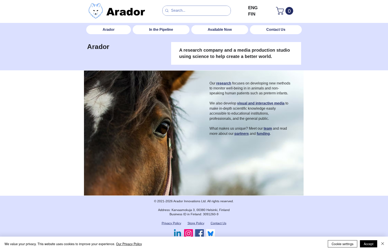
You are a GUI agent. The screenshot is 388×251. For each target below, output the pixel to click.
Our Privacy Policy (129, 244)
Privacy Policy (171, 223)
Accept (368, 244)
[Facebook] (199, 233)
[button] (285, 11)
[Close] (382, 243)
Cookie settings (342, 244)
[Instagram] (188, 233)
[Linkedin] (177, 233)
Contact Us (218, 223)
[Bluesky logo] (210, 233)
